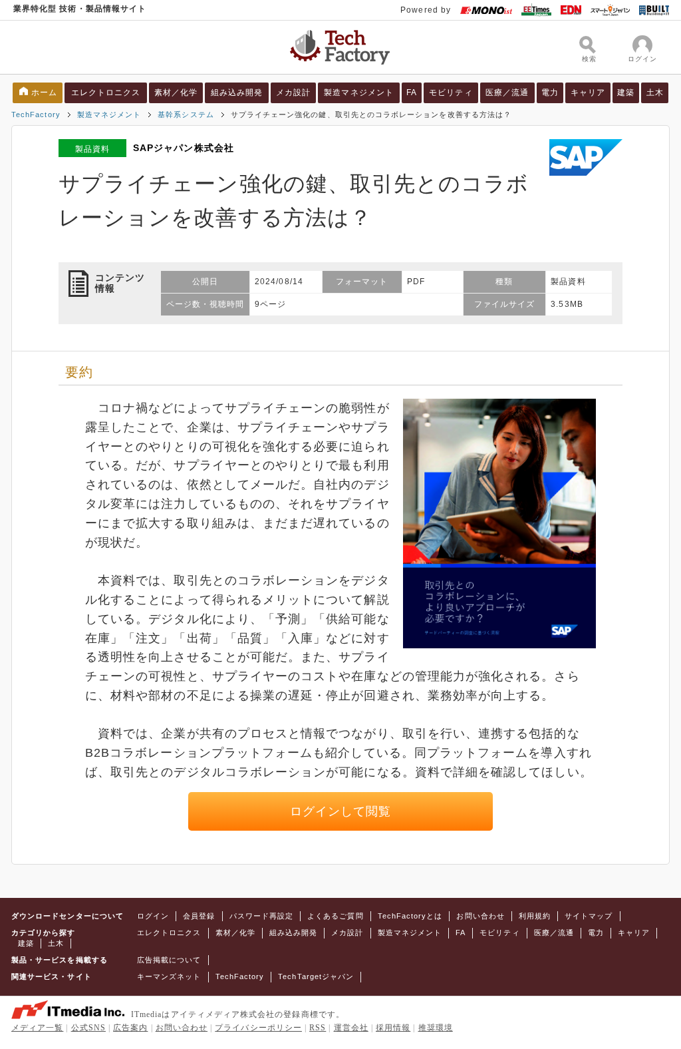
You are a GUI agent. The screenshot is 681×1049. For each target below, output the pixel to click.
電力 (550, 92)
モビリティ (450, 92)
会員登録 (199, 916)
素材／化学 (176, 92)
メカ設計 (293, 92)
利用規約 (535, 916)
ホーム (44, 92)
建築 (625, 92)
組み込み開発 (237, 92)
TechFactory (36, 114)
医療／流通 (507, 92)
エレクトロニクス (106, 92)
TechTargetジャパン (316, 976)
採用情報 (393, 1027)
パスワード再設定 (261, 916)
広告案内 (130, 1027)
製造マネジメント (359, 92)
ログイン (153, 916)
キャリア (588, 92)
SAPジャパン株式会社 (183, 147)
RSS (317, 1027)
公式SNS (88, 1027)
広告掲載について (169, 960)
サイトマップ (589, 916)
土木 (655, 92)
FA (411, 92)
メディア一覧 (37, 1027)
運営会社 (351, 1027)
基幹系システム (185, 114)
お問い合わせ (480, 916)
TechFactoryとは (410, 916)
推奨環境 (435, 1027)
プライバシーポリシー (258, 1027)
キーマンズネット (169, 976)
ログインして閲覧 (341, 811)
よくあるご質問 (335, 916)
